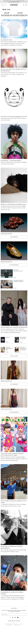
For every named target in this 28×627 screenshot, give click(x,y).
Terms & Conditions (8, 623)
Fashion (14, 288)
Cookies (21, 623)
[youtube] (17, 617)
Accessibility (9, 625)
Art (20, 351)
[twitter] (12, 617)
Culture (14, 277)
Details (18, 2)
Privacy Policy (15, 623)
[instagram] (15, 617)
